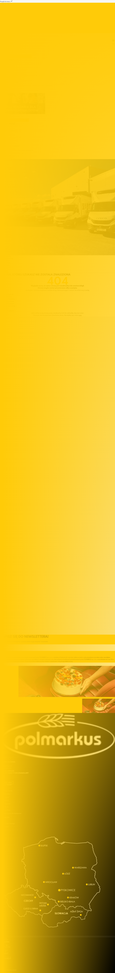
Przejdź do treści (5, 1)
